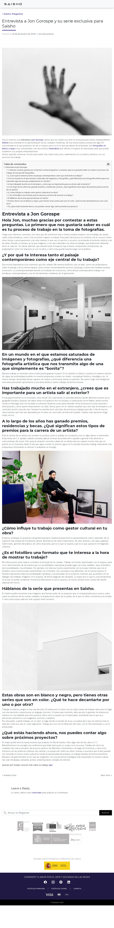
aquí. (51, 765)
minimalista (54, 148)
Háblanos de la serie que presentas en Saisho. (29, 198)
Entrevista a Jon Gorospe (16, 167)
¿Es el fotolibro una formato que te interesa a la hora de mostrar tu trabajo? (41, 195)
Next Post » (106, 775)
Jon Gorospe (37, 139)
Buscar (105, 813)
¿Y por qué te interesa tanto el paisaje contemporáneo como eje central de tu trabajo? (45, 175)
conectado (36, 792)
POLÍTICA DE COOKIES (59, 889)
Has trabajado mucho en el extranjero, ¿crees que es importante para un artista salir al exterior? (50, 184)
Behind (5, 142)
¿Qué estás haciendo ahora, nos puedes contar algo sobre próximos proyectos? (44, 206)
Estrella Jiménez (46, 34)
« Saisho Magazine (12, 14)
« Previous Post (9, 775)
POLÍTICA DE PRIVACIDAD (36, 889)
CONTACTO (77, 889)
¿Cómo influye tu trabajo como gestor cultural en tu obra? (33, 192)
